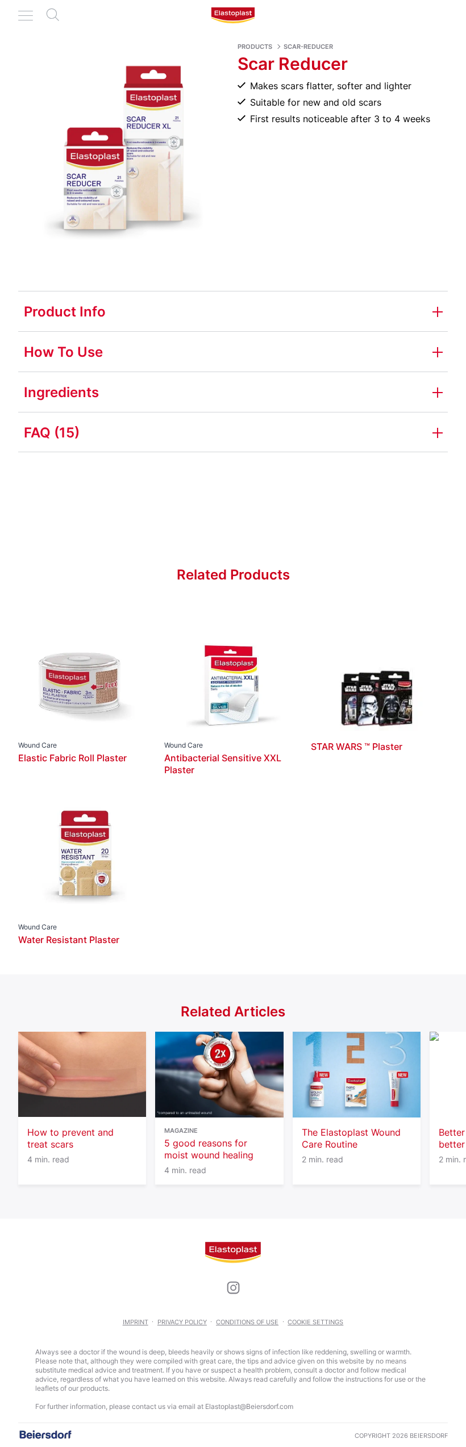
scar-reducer (308, 47)
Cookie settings (315, 1322)
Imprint (135, 1322)
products (255, 47)
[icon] (233, 1288)
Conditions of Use (247, 1322)
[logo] (233, 15)
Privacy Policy (182, 1322)
